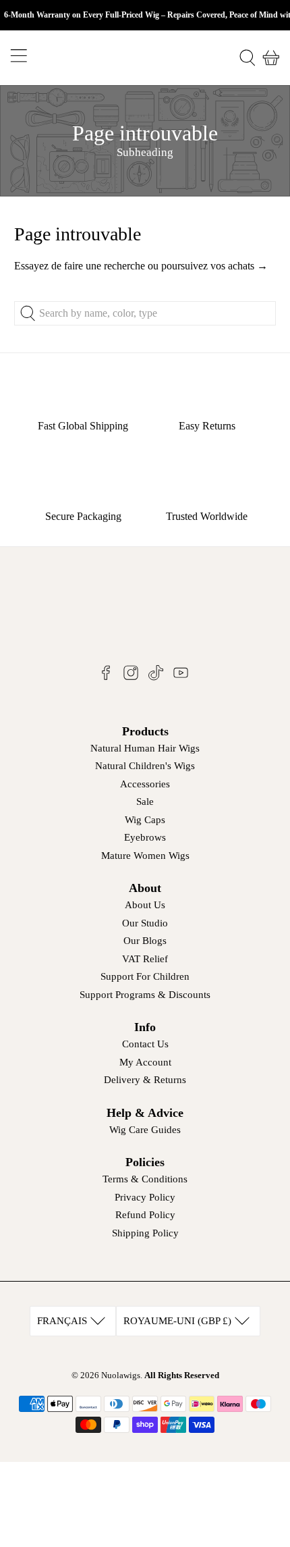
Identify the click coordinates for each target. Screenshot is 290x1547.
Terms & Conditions (145, 1179)
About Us (145, 904)
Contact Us (145, 1044)
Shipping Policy (145, 1233)
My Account (145, 1062)
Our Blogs (145, 940)
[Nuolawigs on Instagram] (131, 678)
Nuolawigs (120, 1375)
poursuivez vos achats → (214, 265)
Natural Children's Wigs (145, 765)
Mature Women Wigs (145, 855)
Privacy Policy (145, 1197)
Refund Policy (145, 1214)
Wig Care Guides (145, 1129)
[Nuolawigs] (145, 58)
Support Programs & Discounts (145, 994)
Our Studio (145, 923)
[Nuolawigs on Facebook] (106, 678)
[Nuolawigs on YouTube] (181, 678)
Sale (145, 801)
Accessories (145, 784)
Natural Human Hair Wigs (145, 748)
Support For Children (145, 976)
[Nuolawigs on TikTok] (156, 678)
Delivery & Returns (145, 1079)
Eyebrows (145, 837)
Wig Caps (145, 819)
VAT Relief (145, 958)
